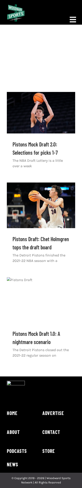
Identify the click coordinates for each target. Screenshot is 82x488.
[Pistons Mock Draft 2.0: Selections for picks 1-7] (41, 112)
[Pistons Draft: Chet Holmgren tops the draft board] (41, 205)
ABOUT (13, 432)
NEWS (12, 464)
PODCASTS (17, 451)
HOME (12, 413)
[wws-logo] (16, 6)
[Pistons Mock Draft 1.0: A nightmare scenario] (41, 300)
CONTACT (51, 432)
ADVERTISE (53, 413)
